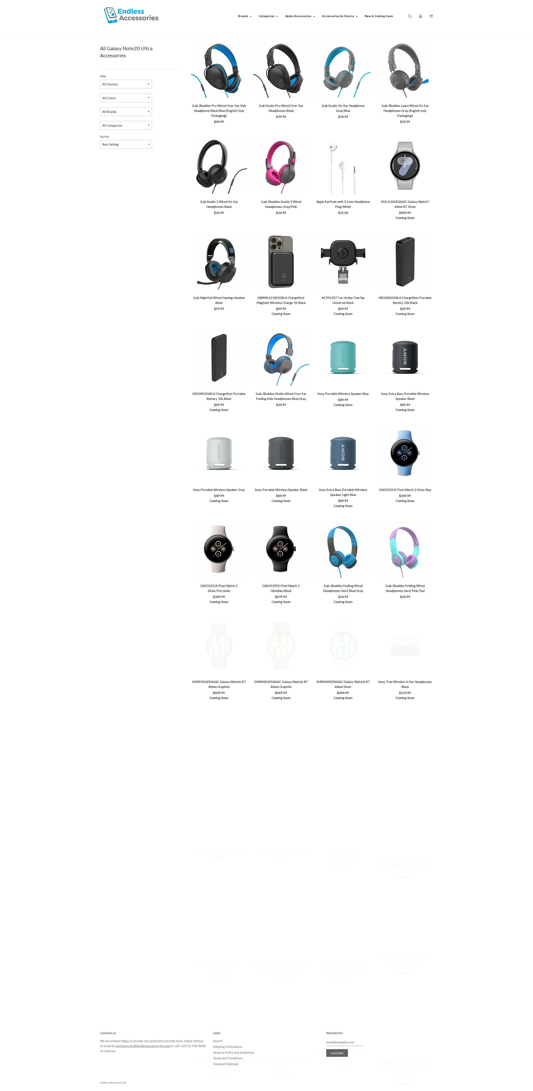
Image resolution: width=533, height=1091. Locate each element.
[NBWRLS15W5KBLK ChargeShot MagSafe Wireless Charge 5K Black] (281, 262)
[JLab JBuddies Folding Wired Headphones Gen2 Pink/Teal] (405, 550)
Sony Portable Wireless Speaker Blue (343, 394)
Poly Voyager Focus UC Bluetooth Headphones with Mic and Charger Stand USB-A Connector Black (343, 879)
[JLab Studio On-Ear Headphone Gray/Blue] (343, 70)
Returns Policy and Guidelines (233, 1052)
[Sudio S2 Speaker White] (343, 742)
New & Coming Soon (379, 16)
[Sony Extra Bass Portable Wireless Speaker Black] (405, 358)
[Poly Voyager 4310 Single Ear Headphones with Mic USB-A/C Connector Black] (219, 838)
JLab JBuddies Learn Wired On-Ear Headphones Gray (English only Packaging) (405, 110)
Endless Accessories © (113, 1082)
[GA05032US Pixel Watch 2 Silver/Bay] (405, 454)
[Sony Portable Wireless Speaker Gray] (219, 454)
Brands (243, 16)
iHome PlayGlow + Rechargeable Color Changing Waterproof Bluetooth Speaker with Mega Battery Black (281, 879)
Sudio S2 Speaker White (343, 778)
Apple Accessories (298, 16)
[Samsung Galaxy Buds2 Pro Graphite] (343, 939)
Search (217, 1041)
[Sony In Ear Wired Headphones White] (219, 742)
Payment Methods (225, 1064)
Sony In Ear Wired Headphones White (219, 778)
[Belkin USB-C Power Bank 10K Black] (281, 742)
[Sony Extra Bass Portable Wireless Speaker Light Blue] (343, 454)
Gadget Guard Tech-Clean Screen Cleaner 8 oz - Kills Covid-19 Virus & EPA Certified (405, 980)
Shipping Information (227, 1047)
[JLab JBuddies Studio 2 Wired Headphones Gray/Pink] (281, 166)
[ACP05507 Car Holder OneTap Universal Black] (343, 262)
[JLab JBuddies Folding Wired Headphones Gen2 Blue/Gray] (343, 550)
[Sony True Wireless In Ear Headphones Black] (405, 646)
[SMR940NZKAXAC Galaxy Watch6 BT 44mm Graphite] (281, 646)
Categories (267, 16)
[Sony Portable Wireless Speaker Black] (281, 454)
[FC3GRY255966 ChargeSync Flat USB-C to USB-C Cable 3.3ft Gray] (219, 939)
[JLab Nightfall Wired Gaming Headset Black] (219, 262)
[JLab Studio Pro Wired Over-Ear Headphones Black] (281, 70)
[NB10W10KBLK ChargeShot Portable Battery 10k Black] (219, 358)
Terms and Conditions (228, 1058)
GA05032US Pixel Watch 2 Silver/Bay (405, 490)
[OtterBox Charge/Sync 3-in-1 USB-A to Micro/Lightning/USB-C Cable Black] (405, 742)
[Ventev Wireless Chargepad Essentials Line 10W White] (281, 939)
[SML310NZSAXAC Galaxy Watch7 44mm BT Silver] (405, 166)
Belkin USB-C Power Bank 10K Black (281, 778)
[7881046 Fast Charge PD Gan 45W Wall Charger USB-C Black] (405, 838)
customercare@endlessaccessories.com (143, 1046)
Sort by (104, 136)
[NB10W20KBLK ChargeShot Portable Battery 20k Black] (405, 262)
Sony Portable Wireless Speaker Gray (219, 490)
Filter (103, 76)
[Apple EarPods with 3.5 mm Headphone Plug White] (343, 166)
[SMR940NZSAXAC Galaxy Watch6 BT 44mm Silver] (343, 646)
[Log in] (420, 16)
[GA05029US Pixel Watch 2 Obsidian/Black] (281, 550)
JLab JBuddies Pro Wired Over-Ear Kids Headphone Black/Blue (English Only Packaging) (219, 110)
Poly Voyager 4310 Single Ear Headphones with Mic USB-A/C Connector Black (219, 879)
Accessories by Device (338, 16)
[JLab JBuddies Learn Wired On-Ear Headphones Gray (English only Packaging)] (405, 70)
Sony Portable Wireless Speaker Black (281, 490)
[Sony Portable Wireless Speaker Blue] (343, 358)
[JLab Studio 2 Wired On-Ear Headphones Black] (219, 166)
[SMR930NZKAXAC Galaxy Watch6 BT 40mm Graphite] (219, 646)
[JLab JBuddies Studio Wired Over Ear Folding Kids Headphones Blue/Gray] (281, 358)
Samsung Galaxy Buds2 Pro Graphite (343, 975)
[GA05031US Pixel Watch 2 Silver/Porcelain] (219, 550)
